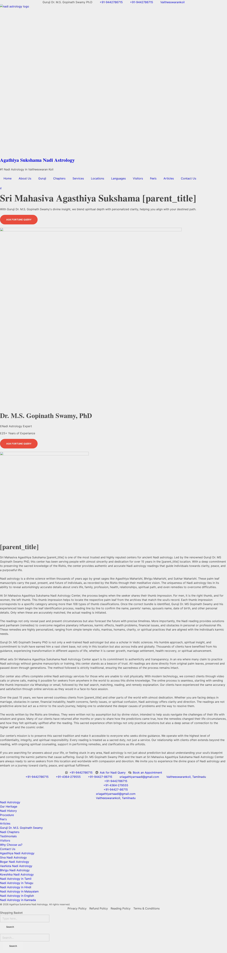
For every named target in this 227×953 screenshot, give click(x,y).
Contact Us (188, 178)
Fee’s (153, 178)
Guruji (42, 178)
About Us (25, 178)
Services (78, 178)
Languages (118, 178)
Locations (97, 178)
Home (8, 178)
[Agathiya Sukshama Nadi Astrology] (113, 79)
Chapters (59, 178)
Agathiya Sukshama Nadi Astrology (37, 159)
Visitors (138, 178)
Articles (169, 178)
